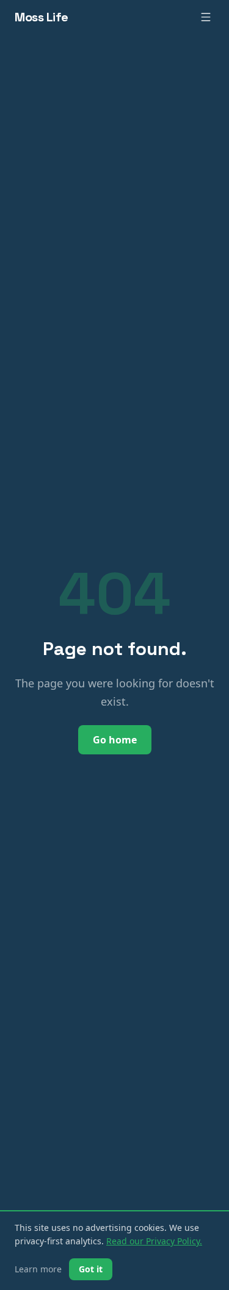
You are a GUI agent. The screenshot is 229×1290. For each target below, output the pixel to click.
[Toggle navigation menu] (205, 17)
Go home (115, 739)
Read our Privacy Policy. (154, 1241)
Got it (91, 1269)
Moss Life (41, 17)
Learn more (38, 1269)
